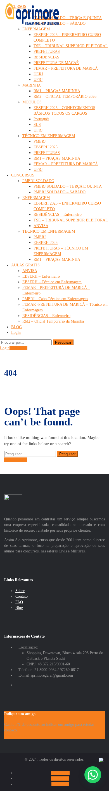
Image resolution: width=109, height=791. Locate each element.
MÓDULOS (32, 102)
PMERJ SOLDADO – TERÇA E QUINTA (68, 18)
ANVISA (41, 226)
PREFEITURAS (47, 51)
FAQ (19, 602)
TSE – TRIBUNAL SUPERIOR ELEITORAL (71, 46)
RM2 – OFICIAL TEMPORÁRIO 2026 (65, 96)
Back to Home (15, 459)
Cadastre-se (18, 348)
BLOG (16, 327)
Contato (21, 596)
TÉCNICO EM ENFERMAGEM (48, 136)
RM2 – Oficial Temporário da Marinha (53, 321)
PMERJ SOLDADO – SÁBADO (60, 192)
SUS (37, 125)
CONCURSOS (22, 175)
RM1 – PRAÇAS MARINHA (57, 91)
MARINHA (31, 85)
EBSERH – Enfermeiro (41, 276)
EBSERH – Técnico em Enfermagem (52, 282)
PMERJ (40, 141)
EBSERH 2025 (46, 147)
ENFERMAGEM (36, 29)
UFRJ (38, 80)
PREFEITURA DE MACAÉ (56, 63)
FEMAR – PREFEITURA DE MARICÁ (66, 68)
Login (16, 332)
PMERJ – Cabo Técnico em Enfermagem (55, 299)
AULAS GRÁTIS (25, 265)
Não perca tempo (17, 736)
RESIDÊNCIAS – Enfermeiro (58, 214)
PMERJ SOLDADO (38, 181)
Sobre (20, 591)
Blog (19, 608)
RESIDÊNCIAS (46, 57)
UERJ (38, 74)
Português (41, 119)
